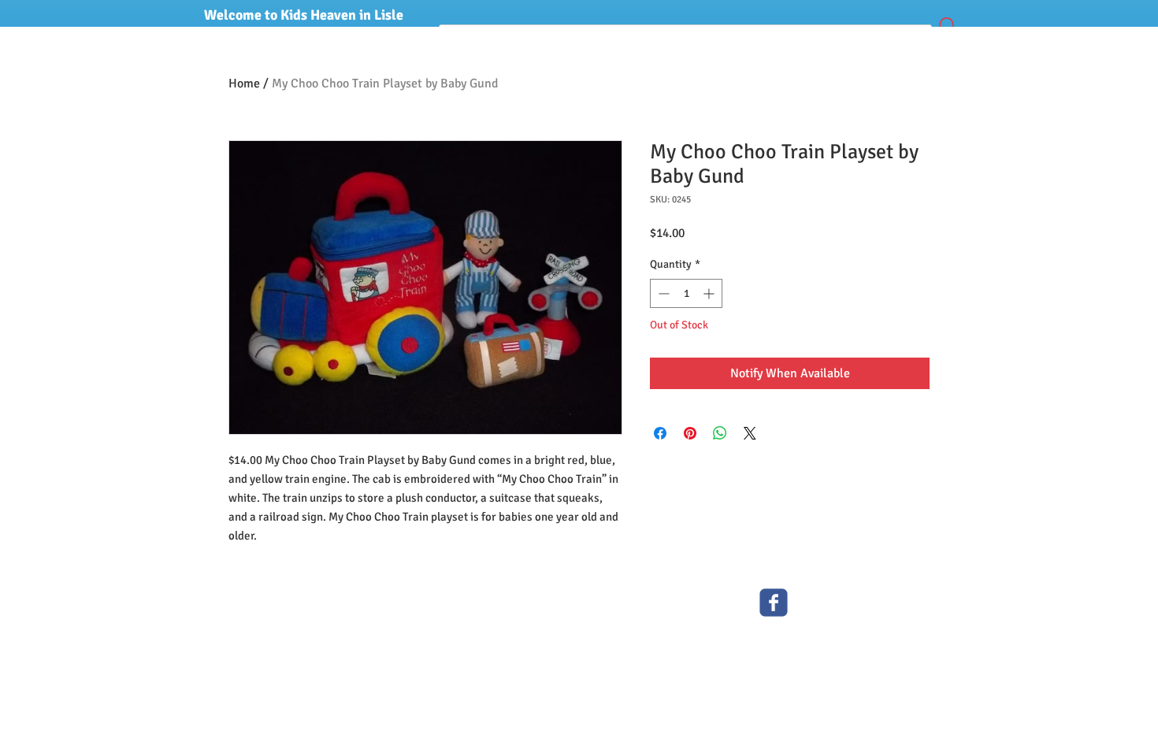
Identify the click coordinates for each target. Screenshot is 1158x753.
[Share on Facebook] (660, 433)
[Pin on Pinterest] (690, 433)
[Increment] (710, 293)
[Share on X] (749, 433)
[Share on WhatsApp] (720, 433)
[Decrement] (662, 293)
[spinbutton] (686, 293)
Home (244, 83)
